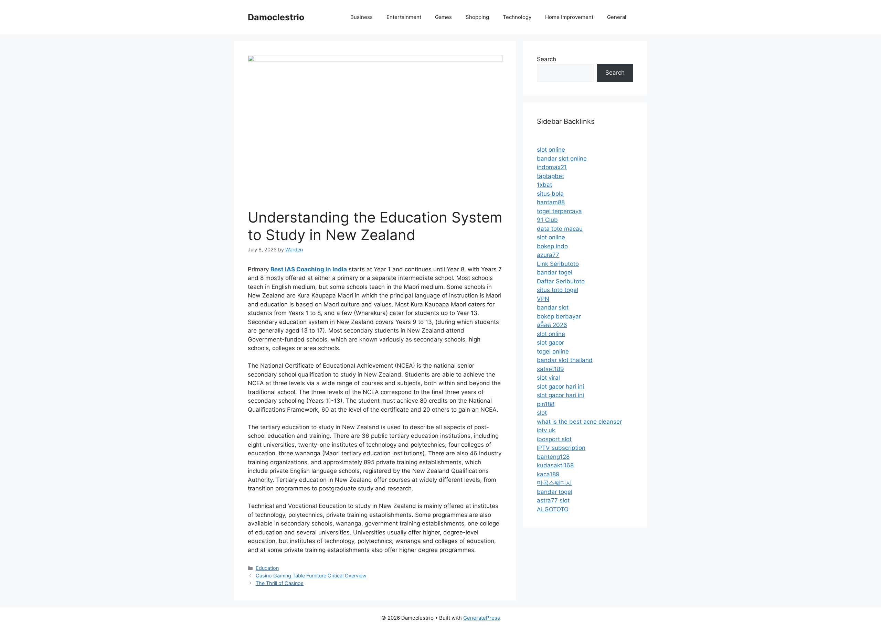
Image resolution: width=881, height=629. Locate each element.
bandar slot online (562, 158)
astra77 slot (553, 500)
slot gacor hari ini (560, 386)
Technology (517, 17)
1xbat (544, 184)
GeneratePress (481, 618)
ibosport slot (554, 439)
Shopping (477, 17)
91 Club (547, 219)
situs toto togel (557, 289)
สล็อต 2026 (552, 325)
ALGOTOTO (553, 509)
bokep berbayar (559, 316)
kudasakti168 (555, 465)
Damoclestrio (276, 17)
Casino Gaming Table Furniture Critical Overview (311, 575)
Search (546, 59)
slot (542, 412)
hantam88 (551, 202)
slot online (551, 149)
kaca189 (548, 474)
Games (443, 17)
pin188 (545, 404)
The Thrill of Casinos (280, 583)
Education (267, 568)
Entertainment (403, 17)
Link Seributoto (558, 263)
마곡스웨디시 (554, 482)
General (616, 17)
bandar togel (554, 272)
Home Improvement (569, 17)
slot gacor (550, 342)
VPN (543, 298)
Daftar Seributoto (561, 281)
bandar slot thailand (565, 360)
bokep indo (552, 246)
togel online (553, 351)
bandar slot (553, 307)
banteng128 (553, 456)
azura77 (548, 254)
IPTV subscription (561, 447)
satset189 (550, 369)
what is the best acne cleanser (579, 421)
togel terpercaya (559, 211)
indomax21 (552, 167)
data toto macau (560, 228)
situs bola (550, 193)
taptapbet (550, 176)
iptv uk (546, 430)
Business (361, 17)
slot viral (548, 377)
